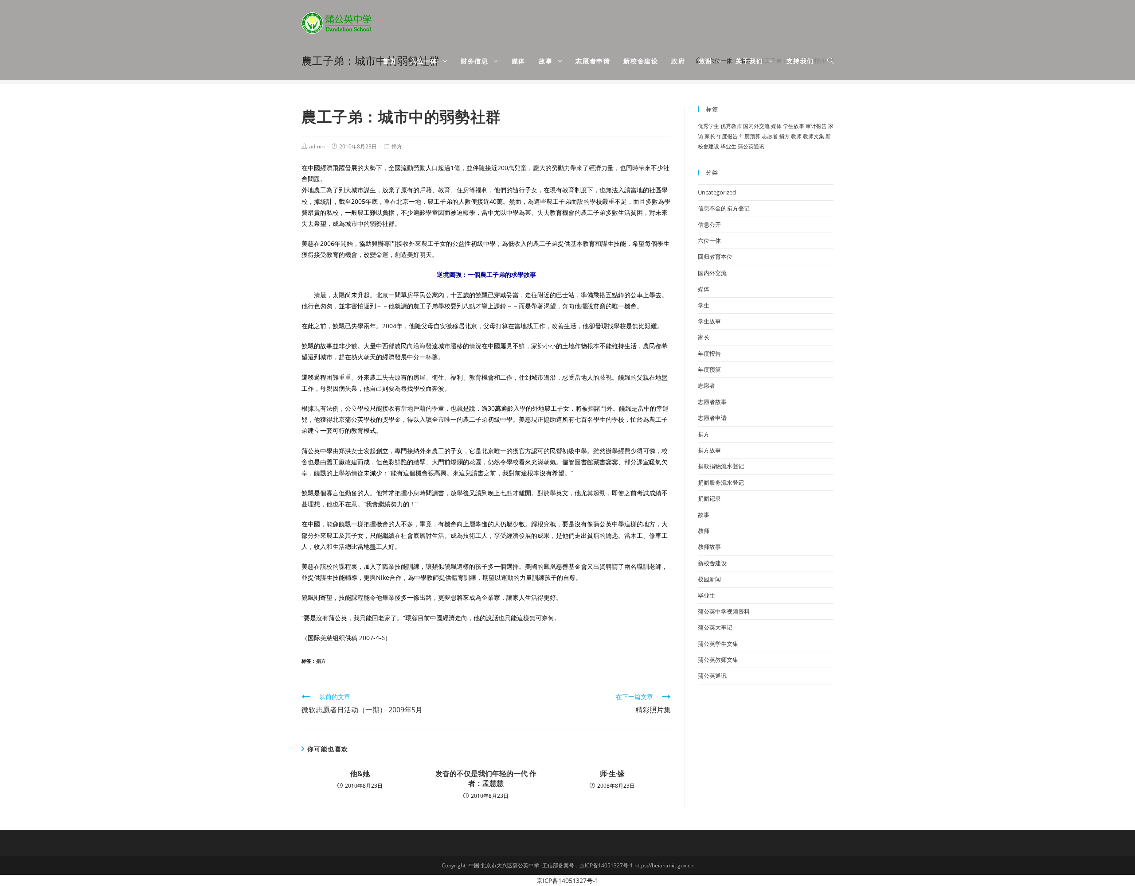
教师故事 (709, 547)
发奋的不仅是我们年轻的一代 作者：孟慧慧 (485, 778)
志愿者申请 (712, 418)
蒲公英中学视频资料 (724, 611)
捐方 (396, 146)
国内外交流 (756, 126)
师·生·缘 (612, 773)
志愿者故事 (712, 402)
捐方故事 (709, 450)
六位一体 (709, 241)
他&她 (360, 773)
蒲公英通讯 (751, 146)
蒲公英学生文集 (718, 644)
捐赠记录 (709, 498)
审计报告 (816, 126)
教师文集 (813, 136)
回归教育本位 (715, 256)
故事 (703, 515)
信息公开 (709, 225)
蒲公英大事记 (715, 627)
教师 (796, 136)
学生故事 (793, 126)
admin (317, 146)
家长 (709, 136)
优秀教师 (731, 126)
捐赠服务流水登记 (721, 482)
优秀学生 (708, 126)
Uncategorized (717, 192)
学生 (703, 305)
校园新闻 (709, 579)
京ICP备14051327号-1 (567, 880)
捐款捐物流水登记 (721, 466)
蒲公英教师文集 (718, 660)
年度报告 (727, 136)
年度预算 (749, 136)
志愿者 (770, 136)
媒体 (776, 126)
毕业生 (728, 146)
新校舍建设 (712, 563)
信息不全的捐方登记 (724, 208)
